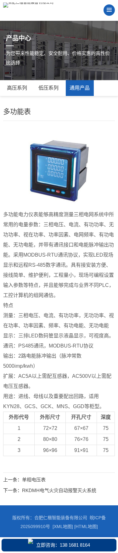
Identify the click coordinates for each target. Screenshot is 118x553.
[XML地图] (63, 526)
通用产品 (80, 88)
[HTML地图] (86, 526)
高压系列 (17, 88)
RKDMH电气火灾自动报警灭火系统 (59, 490)
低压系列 (48, 88)
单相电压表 (34, 479)
